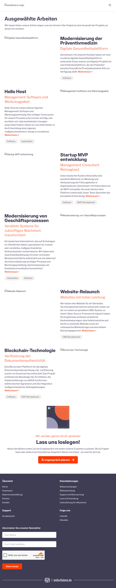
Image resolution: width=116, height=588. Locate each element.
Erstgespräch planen (56, 460)
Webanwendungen (68, 486)
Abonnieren (12, 566)
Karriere (6, 498)
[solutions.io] (16, 5)
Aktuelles (64, 520)
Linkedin (63, 516)
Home (5, 486)
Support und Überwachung (72, 494)
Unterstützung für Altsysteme (73, 502)
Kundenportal (8, 516)
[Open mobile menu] (109, 5)
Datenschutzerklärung (12, 494)
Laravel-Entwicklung (69, 498)
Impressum (7, 490)
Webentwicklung (67, 490)
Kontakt (5, 502)
